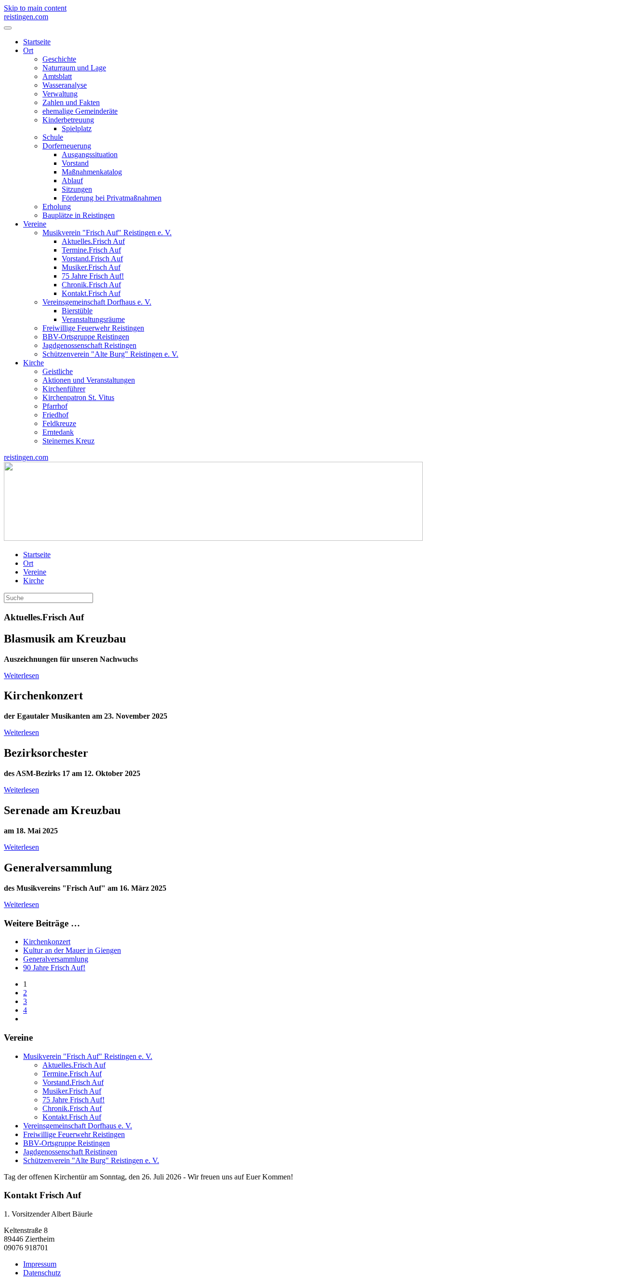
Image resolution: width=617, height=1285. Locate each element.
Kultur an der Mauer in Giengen (72, 950)
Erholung (56, 206)
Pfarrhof (54, 406)
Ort (28, 50)
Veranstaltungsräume (93, 319)
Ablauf (72, 180)
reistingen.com (26, 17)
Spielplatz (77, 128)
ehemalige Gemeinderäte (80, 111)
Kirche (33, 363)
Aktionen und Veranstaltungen (88, 380)
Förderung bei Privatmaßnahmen (111, 198)
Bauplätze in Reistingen (78, 215)
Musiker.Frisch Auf (91, 267)
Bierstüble (77, 311)
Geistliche (57, 371)
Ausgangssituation (90, 154)
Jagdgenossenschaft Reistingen (89, 345)
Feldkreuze (59, 423)
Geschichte (59, 59)
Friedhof (55, 415)
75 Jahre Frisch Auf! (93, 276)
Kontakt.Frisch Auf (91, 293)
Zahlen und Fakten (71, 102)
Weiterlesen (21, 675)
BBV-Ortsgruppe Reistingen (85, 337)
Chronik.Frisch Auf (91, 285)
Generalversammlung (55, 959)
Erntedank (58, 432)
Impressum (39, 1264)
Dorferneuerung (66, 146)
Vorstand (75, 163)
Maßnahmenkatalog (92, 172)
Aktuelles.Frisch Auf (93, 241)
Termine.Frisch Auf (91, 250)
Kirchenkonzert (46, 941)
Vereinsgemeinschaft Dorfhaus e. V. (96, 302)
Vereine (34, 224)
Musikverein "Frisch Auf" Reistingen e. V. (107, 232)
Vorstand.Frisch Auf (92, 258)
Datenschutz (42, 1273)
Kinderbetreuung (68, 120)
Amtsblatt (57, 76)
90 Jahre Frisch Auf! (54, 968)
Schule (52, 137)
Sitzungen (77, 189)
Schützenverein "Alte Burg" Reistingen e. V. (110, 354)
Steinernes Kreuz (68, 441)
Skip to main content (35, 8)
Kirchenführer (63, 389)
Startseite (37, 42)
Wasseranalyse (64, 85)
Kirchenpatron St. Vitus (78, 397)
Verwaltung (60, 94)
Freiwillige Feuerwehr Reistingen (93, 328)
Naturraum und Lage (74, 68)
